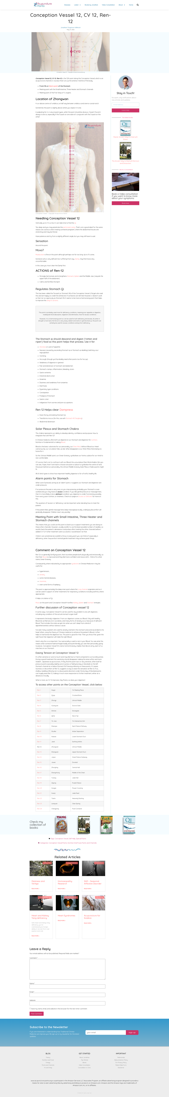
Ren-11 (39, 742)
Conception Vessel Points (58, 843)
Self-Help (72, 839)
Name (32, 983)
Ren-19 (39, 783)
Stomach (70, 276)
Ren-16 (39, 767)
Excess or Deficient (85, 496)
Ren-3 (39, 700)
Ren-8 (39, 726)
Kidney (75, 603)
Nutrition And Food (74, 843)
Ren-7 (39, 721)
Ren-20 (39, 788)
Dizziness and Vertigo (38, 882)
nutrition (94, 440)
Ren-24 (39, 809)
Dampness (66, 409)
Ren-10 (39, 736)
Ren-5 (39, 711)
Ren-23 (39, 803)
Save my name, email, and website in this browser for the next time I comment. (59, 1008)
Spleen (76, 276)
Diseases (67, 5)
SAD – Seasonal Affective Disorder (93, 882)
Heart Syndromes (66, 915)
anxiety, (42, 575)
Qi (75, 223)
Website (32, 1000)
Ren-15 (39, 762)
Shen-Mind (77, 447)
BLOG (48, 1053)
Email (32, 992)
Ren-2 (39, 695)
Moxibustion (40, 255)
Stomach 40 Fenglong (74, 418)
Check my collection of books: (38, 824)
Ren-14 (39, 757)
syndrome (75, 564)
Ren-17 (39, 773)
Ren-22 (39, 798)
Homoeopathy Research (65, 882)
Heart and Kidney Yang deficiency (40, 916)
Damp (77, 259)
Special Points (81, 839)
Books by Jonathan (91, 5)
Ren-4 (39, 706)
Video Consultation (108, 5)
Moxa (38, 603)
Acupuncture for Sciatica (92, 916)
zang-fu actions (52, 300)
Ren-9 (39, 731)
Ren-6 (39, 716)
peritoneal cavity (69, 227)
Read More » (35, 888)
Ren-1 (39, 690)
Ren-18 (39, 778)
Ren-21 (39, 793)
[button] (138, 5)
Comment (34, 958)
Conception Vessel (61, 839)
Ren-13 (39, 752)
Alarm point (53, 86)
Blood (63, 442)
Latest (76, 5)
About (121, 5)
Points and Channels (89, 843)
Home (131, 5)
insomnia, (43, 581)
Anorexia (43, 347)
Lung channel (82, 589)
